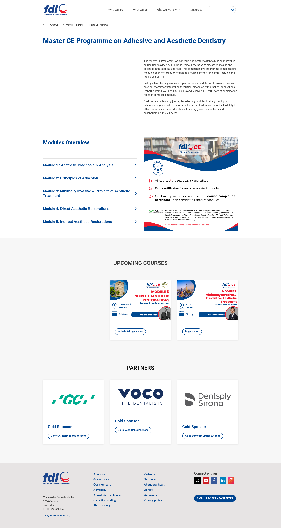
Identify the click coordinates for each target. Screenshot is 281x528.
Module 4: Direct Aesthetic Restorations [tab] (76, 209)
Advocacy (99, 489)
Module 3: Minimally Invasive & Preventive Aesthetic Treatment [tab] (86, 193)
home (44, 25)
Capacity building (104, 500)
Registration (192, 331)
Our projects (152, 495)
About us (99, 474)
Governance (101, 479)
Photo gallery (102, 505)
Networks (150, 479)
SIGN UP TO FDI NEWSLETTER (215, 498)
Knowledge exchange (75, 25)
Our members (102, 484)
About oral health (155, 484)
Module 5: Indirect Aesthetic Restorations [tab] (77, 222)
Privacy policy (153, 500)
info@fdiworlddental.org (56, 515)
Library (148, 489)
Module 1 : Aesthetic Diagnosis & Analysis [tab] (78, 165)
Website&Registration (130, 331)
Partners (149, 474)
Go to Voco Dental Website (133, 430)
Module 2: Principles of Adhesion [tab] (70, 178)
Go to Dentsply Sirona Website (202, 435)
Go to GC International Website (69, 435)
